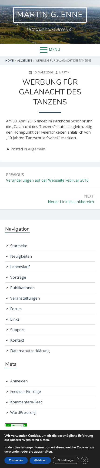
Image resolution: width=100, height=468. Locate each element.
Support (17, 329)
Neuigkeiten (21, 256)
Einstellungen (24, 447)
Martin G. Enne (50, 15)
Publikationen (22, 287)
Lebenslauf (20, 266)
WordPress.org (23, 412)
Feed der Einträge (25, 391)
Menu (54, 49)
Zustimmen (16, 460)
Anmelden (19, 381)
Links (15, 319)
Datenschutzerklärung (30, 350)
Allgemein (36, 149)
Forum (16, 308)
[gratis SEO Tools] (16, 425)
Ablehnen (40, 460)
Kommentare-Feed (26, 402)
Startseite (18, 245)
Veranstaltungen (25, 298)
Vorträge (18, 277)
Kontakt (17, 340)
